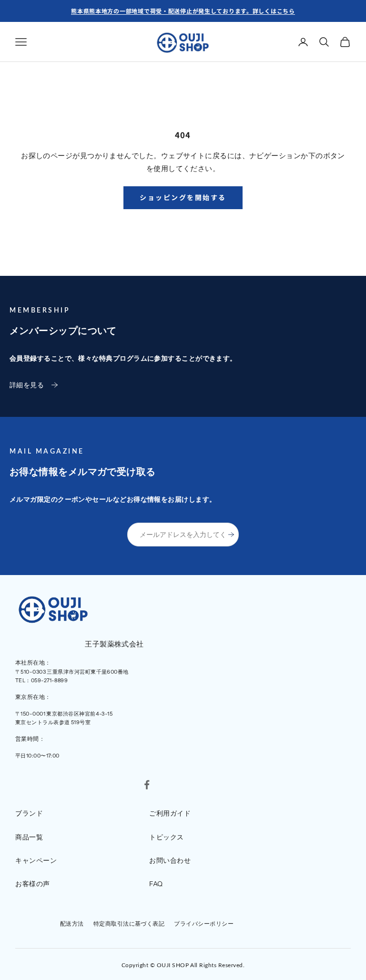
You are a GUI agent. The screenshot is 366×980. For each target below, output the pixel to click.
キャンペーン (36, 860)
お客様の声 (32, 883)
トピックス (166, 837)
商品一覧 (29, 837)
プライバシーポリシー (204, 923)
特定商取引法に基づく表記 (129, 923)
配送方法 (72, 923)
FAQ (156, 883)
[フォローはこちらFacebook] (146, 784)
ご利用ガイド (170, 813)
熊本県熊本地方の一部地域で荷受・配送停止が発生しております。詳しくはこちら (183, 11)
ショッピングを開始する (183, 197)
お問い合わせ (170, 860)
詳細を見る (27, 385)
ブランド (29, 813)
